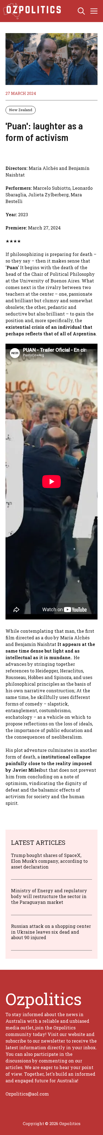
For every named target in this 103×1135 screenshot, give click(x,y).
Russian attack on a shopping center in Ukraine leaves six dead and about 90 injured (51, 932)
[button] (81, 11)
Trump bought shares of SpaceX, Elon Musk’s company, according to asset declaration (49, 861)
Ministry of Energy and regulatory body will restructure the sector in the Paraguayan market (49, 896)
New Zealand (20, 109)
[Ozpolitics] (33, 11)
